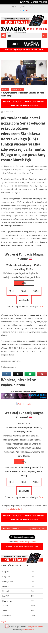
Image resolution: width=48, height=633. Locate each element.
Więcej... (4, 621)
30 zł (11, 291)
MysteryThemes (28, 629)
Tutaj (41, 306)
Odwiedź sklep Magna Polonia (24, 44)
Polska (5, 89)
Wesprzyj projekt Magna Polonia (24, 49)
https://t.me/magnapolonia (26, 541)
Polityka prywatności (35, 626)
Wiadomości (17, 89)
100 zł (36, 291)
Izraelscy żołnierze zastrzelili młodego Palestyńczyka (11, 528)
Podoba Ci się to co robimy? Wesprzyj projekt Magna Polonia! (24, 103)
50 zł (23, 291)
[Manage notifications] (7, 626)
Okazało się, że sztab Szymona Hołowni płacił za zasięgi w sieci (36, 528)
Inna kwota (24, 300)
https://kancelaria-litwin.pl (11, 509)
